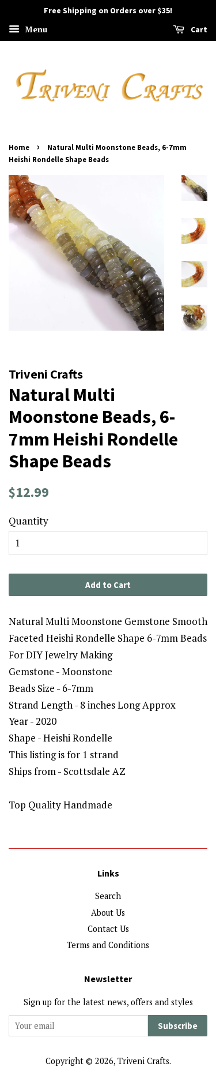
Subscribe (178, 1025)
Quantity (28, 520)
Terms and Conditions (108, 944)
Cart (198, 29)
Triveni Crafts (143, 1060)
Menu (34, 29)
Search (108, 895)
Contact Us (108, 928)
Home (19, 147)
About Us (108, 912)
